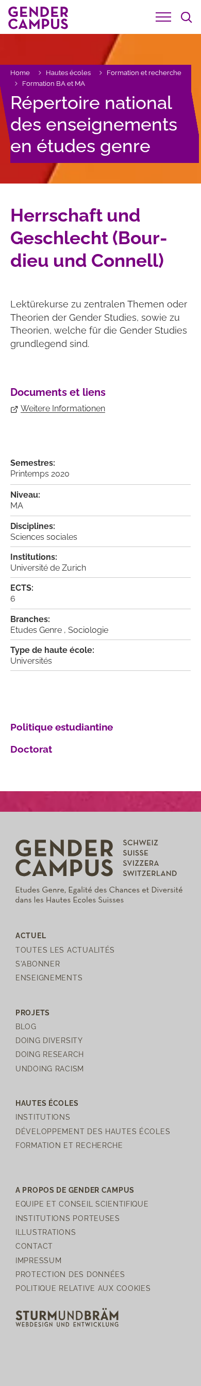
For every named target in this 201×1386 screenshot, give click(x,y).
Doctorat (31, 749)
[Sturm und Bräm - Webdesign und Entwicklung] (67, 1317)
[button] (163, 17)
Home (20, 73)
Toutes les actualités (65, 949)
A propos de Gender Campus (75, 1190)
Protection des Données (70, 1274)
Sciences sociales (43, 537)
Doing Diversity (49, 1040)
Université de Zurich (48, 568)
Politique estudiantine (61, 727)
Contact (34, 1246)
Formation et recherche (144, 73)
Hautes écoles (68, 73)
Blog (26, 1026)
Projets (32, 1012)
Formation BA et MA (53, 83)
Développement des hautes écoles (92, 1131)
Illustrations (45, 1232)
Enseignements (48, 977)
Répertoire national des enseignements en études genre (93, 124)
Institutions (43, 1117)
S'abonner (37, 963)
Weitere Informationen (63, 408)
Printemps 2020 (40, 474)
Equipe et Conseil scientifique (82, 1203)
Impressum (38, 1260)
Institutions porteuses (67, 1218)
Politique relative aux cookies (83, 1288)
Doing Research (49, 1054)
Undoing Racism (49, 1068)
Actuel (30, 935)
